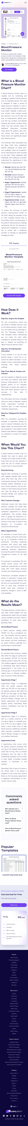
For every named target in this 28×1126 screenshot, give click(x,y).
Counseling (14, 1001)
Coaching (14, 1013)
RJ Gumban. (17, 65)
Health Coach (14, 1008)
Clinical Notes (14, 965)
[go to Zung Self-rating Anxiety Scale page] (14, 863)
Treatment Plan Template (14, 1057)
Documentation (14, 977)
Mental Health (14, 1016)
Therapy (14, 993)
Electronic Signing (14, 980)
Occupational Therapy (14, 1011)
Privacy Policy (14, 1095)
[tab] (14, 243)
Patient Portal (14, 967)
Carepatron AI (14, 1080)
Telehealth (14, 962)
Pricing (14, 1088)
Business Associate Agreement (14, 1093)
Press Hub (14, 1078)
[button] (25, 2)
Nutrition (14, 1028)
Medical (14, 1033)
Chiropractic (14, 996)
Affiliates (14, 1075)
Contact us (14, 1100)
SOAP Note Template (14, 1047)
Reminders (14, 985)
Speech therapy (14, 1031)
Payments (14, 975)
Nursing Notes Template (14, 1044)
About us (14, 1083)
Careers (14, 1085)
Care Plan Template (14, 1059)
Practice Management (14, 960)
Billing (14, 972)
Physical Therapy (14, 1006)
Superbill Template (14, 1042)
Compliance (14, 982)
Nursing (14, 1018)
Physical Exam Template (14, 1054)
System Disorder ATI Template (14, 1064)
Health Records (14, 957)
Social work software (14, 1026)
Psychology (14, 998)
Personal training (14, 1023)
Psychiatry (14, 1021)
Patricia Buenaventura (12, 63)
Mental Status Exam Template (14, 1052)
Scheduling (14, 970)
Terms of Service (14, 1098)
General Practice (14, 1003)
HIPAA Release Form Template (14, 1049)
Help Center (14, 1090)
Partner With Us (14, 1073)
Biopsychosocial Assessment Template (14, 1062)
